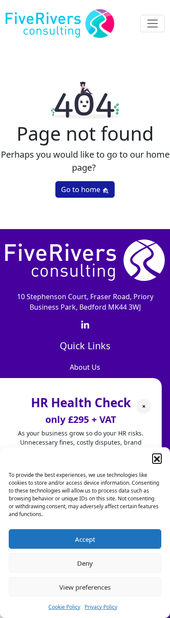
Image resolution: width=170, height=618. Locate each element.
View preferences (85, 587)
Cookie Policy (64, 607)
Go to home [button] (81, 189)
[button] (157, 458)
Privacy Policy (101, 607)
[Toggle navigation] (152, 23)
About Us (85, 367)
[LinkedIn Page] (85, 324)
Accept (85, 539)
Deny (85, 563)
